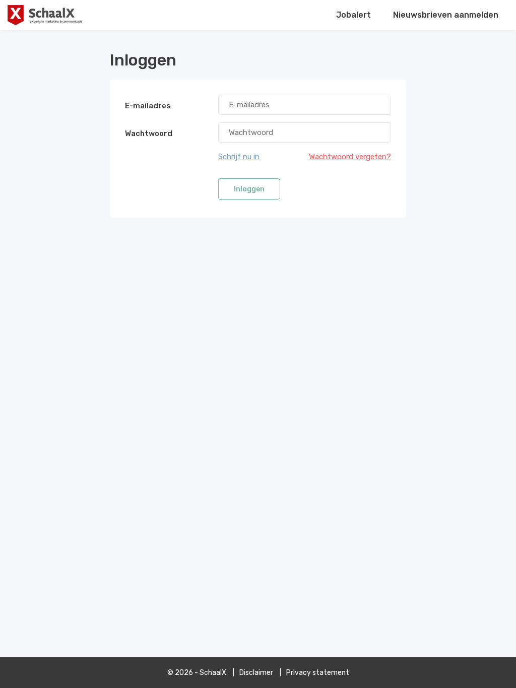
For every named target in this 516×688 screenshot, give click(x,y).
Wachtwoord (148, 133)
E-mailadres (148, 105)
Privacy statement (317, 672)
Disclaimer (256, 672)
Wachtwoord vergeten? (350, 156)
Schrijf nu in (239, 156)
